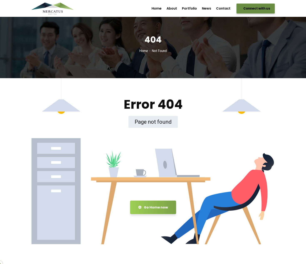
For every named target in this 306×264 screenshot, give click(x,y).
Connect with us (256, 8)
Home (143, 51)
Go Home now (155, 207)
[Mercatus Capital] (52, 8)
